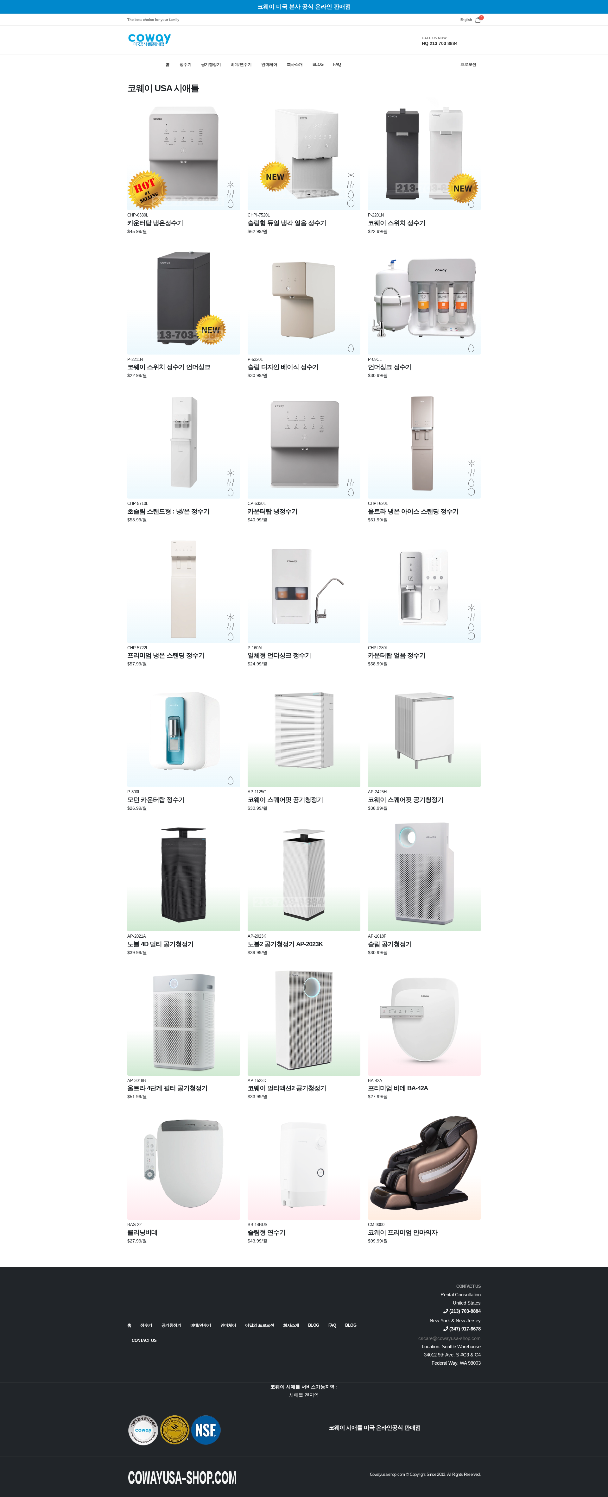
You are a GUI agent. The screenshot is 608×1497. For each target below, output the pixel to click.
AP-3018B (136, 1081)
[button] (466, 19)
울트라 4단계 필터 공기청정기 (167, 1088)
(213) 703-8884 (464, 1311)
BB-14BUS (258, 1225)
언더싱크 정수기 (390, 366)
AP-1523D (257, 1081)
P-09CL (375, 360)
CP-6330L (257, 504)
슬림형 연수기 (266, 1232)
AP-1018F (377, 936)
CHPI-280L (378, 648)
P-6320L (255, 360)
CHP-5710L (137, 504)
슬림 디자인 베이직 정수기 (283, 366)
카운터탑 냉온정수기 (155, 222)
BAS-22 (134, 1225)
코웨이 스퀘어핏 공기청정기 (285, 799)
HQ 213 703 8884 (440, 43)
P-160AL (255, 648)
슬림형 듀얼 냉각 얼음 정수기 (287, 222)
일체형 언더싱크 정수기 (279, 655)
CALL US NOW (434, 38)
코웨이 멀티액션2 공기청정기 (287, 1088)
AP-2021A (136, 936)
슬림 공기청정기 (390, 943)
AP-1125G (257, 792)
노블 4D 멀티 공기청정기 (160, 943)
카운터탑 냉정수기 (272, 511)
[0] (478, 20)
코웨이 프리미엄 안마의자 (402, 1232)
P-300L (133, 792)
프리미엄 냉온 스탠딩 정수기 (165, 655)
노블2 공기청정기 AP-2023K (285, 943)
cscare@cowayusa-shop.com (449, 1338)
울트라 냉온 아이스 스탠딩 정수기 (413, 511)
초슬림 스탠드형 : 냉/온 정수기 (168, 511)
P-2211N (135, 360)
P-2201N (376, 215)
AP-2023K (257, 936)
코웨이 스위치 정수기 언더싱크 (168, 366)
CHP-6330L (137, 215)
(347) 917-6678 (464, 1328)
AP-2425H (377, 792)
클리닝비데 (142, 1232)
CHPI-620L (378, 504)
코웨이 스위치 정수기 (396, 222)
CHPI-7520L (259, 215)
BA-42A (375, 1081)
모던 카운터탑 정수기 (156, 799)
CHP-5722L (137, 648)
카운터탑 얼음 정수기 (396, 655)
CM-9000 (376, 1225)
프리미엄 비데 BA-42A (398, 1088)
